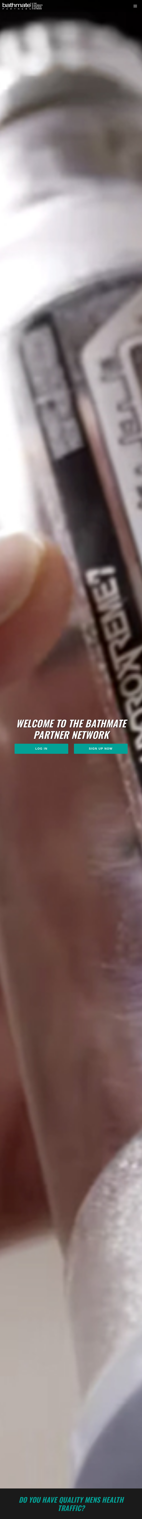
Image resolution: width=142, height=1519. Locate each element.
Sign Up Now (101, 748)
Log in (41, 748)
